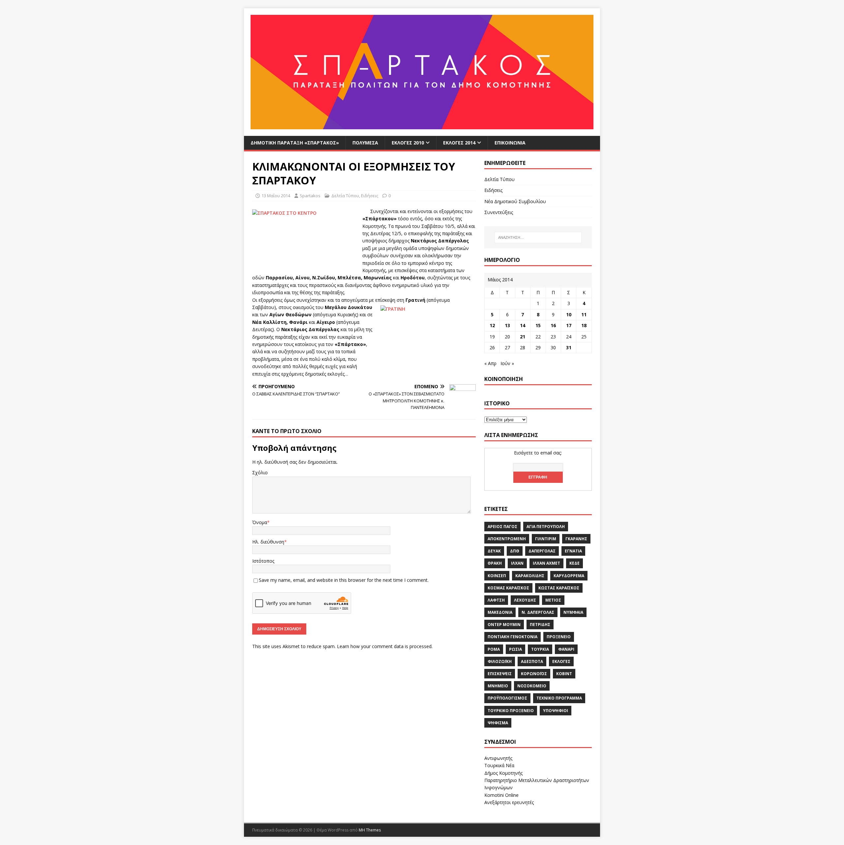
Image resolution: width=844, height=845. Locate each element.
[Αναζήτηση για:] (538, 237)
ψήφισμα (498, 723)
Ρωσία (515, 649)
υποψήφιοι (555, 710)
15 (538, 325)
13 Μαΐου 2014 (275, 196)
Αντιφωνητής (498, 758)
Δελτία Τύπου (345, 196)
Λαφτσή (496, 600)
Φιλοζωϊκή (500, 661)
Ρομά (494, 649)
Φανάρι (566, 649)
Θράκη (495, 563)
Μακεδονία (500, 612)
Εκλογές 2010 (408, 143)
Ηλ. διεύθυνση (268, 542)
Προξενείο (559, 637)
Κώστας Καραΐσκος (558, 588)
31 (568, 347)
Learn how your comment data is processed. (385, 646)
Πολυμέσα (365, 143)
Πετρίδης (540, 624)
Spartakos (310, 196)
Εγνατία (573, 551)
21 (522, 336)
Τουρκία (540, 649)
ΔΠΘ (514, 551)
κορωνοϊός (534, 673)
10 (568, 314)
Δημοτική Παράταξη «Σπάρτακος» (295, 143)
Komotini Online (501, 795)
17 (568, 325)
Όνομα (259, 522)
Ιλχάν (517, 563)
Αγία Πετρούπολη (546, 526)
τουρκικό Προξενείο (511, 710)
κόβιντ (564, 673)
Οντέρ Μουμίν (504, 624)
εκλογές (561, 661)
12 (492, 325)
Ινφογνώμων (498, 787)
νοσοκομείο (531, 686)
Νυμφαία (573, 612)
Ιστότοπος (263, 561)
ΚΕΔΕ (574, 563)
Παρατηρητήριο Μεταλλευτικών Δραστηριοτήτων (536, 780)
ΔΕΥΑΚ (494, 551)
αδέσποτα (532, 661)
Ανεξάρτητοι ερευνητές (509, 802)
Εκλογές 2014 (459, 143)
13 (507, 325)
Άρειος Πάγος (502, 526)
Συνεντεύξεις (498, 212)
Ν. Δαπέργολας (538, 612)
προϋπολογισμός (507, 698)
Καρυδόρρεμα (569, 576)
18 (584, 325)
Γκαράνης (576, 539)
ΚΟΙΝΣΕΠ (497, 576)
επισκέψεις (500, 673)
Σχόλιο (260, 472)
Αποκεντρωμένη (507, 539)
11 (584, 314)
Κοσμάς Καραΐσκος (508, 588)
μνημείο (498, 686)
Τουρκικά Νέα (499, 765)
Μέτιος (553, 600)
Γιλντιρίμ (545, 539)
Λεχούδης (525, 600)
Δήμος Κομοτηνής (503, 773)
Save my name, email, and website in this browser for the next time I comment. (344, 580)
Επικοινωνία (510, 143)
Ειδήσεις (369, 196)
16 (553, 325)
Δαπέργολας (542, 551)
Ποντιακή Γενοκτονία (512, 637)
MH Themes (370, 830)
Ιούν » (507, 363)
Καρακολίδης (529, 576)
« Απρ (490, 363)
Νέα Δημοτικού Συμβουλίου (515, 201)
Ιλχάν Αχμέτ (546, 563)
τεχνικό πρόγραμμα (559, 698)
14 (522, 325)
